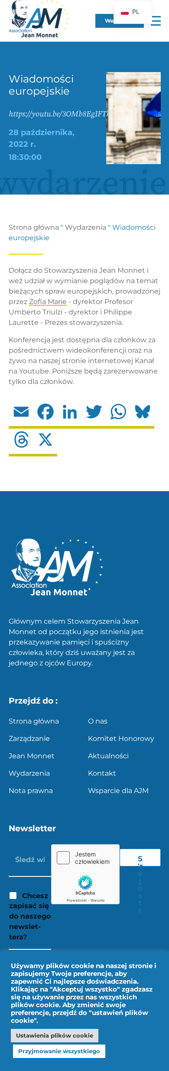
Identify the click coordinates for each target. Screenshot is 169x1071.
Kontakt (102, 773)
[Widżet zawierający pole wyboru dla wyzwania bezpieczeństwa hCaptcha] (85, 874)
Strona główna (34, 227)
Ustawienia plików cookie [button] (54, 1035)
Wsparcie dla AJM (118, 791)
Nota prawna (31, 791)
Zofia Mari (45, 302)
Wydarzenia (85, 227)
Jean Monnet (32, 756)
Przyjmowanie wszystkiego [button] (59, 1051)
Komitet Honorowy (121, 738)
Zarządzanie (29, 738)
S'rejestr (140, 860)
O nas (97, 721)
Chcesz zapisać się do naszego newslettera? (30, 916)
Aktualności (108, 756)
